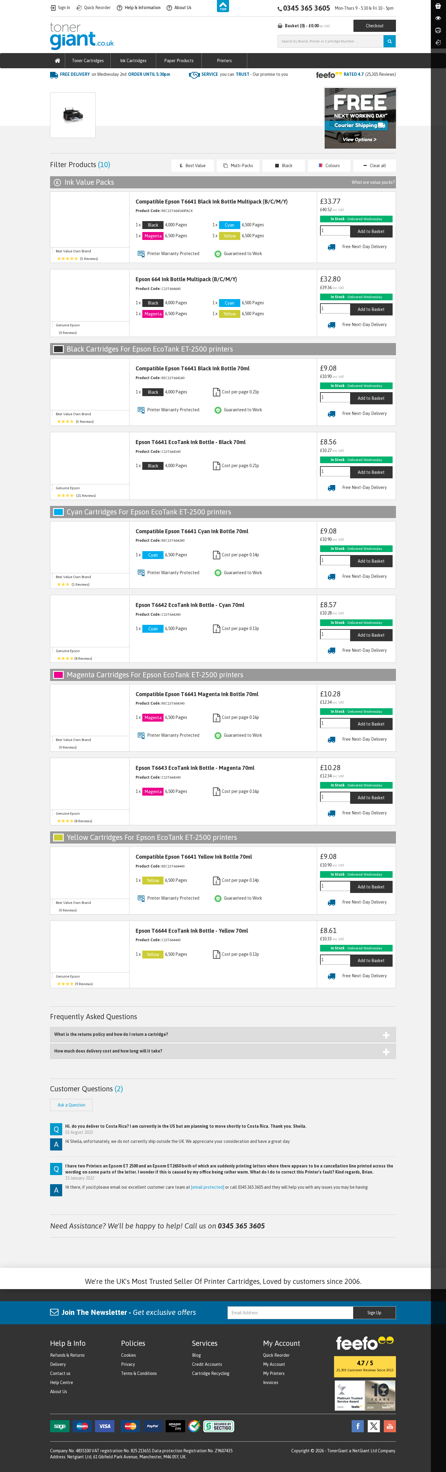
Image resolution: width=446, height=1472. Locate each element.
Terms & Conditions (139, 1373)
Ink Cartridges (133, 60)
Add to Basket (371, 231)
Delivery (58, 1364)
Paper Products (179, 60)
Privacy (128, 1364)
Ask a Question (178, 118)
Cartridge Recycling (210, 1373)
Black (287, 165)
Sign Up (374, 1312)
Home (56, 86)
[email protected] (207, 1187)
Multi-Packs (242, 165)
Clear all (378, 165)
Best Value (195, 165)
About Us (58, 1391)
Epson (113, 86)
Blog (196, 1355)
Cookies (128, 1355)
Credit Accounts (207, 1364)
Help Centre (61, 1382)
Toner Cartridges (88, 60)
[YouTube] (388, 1425)
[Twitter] (372, 1425)
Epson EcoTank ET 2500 (152, 86)
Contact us (60, 1373)
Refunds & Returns (67, 1355)
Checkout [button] (375, 25)
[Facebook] (356, 1425)
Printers (224, 60)
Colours (333, 165)
